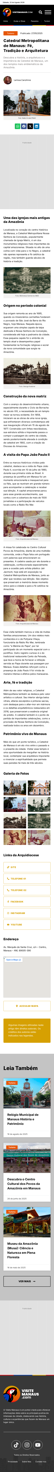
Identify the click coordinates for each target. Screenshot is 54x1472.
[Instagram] (27, 1445)
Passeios (34, 21)
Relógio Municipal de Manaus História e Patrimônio (22, 1119)
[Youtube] (38, 1445)
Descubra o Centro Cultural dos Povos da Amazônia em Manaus (23, 1183)
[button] (17, 126)
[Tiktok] (16, 1445)
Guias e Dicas (19, 21)
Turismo (47, 21)
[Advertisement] (27, 172)
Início (5, 21)
